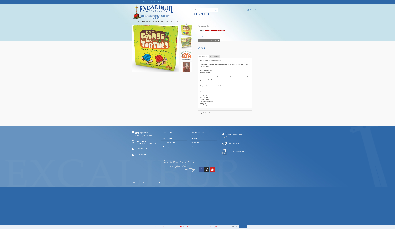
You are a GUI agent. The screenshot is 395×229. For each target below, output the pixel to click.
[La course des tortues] (186, 30)
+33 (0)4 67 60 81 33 (141, 149)
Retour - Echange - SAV (169, 142)
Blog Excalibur (175, 2)
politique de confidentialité (230, 227)
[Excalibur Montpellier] (153, 16)
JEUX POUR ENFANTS (144, 22)
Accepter (242, 227)
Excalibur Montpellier (141, 132)
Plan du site (195, 142)
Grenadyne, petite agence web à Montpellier (155, 182)
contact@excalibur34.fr (141, 154)
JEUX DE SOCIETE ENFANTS (161, 22)
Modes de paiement (168, 147)
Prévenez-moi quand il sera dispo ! (209, 41)
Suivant (186, 24)
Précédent (186, 72)
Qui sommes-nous (197, 147)
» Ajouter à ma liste (205, 113)
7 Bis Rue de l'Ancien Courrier (143, 134)
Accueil (134, 22)
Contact (194, 138)
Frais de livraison (167, 138)
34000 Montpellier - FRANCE (143, 136)
